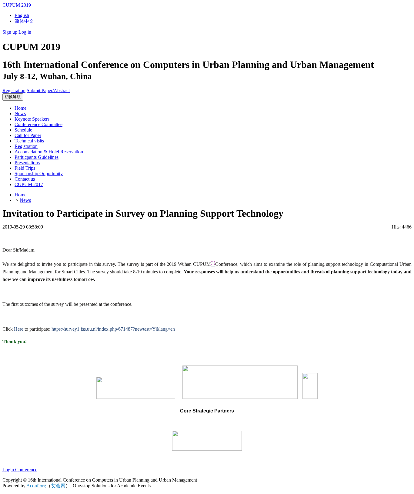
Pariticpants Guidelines (36, 157)
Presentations (27, 162)
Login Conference (19, 469)
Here (18, 329)
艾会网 (58, 485)
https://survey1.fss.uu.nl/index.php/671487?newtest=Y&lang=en (113, 329)
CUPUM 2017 (29, 184)
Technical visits (29, 140)
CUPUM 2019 (16, 5)
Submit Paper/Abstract (48, 90)
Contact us (25, 179)
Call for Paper (28, 135)
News (20, 113)
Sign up (9, 32)
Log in (24, 32)
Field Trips (25, 168)
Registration (13, 90)
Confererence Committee (38, 124)
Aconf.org (36, 485)
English (22, 15)
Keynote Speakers (32, 119)
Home (20, 108)
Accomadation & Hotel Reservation (49, 151)
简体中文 (24, 21)
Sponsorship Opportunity (39, 173)
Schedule (23, 129)
